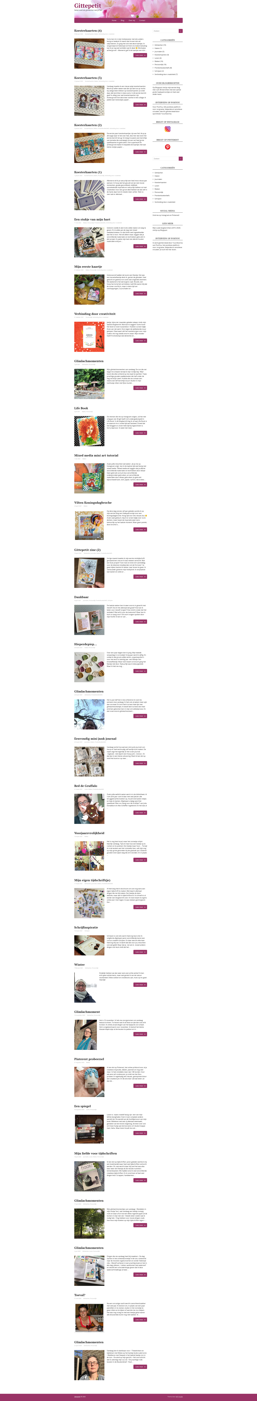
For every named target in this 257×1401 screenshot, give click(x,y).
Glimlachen (85, 364)
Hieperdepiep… (85, 644)
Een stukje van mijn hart (92, 219)
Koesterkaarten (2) (88, 125)
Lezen (86, 789)
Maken (96, 34)
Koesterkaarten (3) (88, 78)
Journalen (93, 553)
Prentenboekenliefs (103, 128)
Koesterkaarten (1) (88, 172)
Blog (122, 20)
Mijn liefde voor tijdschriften (95, 1153)
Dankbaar (81, 597)
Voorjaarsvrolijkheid (89, 833)
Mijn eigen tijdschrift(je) (92, 880)
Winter (79, 965)
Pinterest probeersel (89, 1059)
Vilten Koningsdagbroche (93, 503)
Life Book (81, 408)
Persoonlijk (101, 175)
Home (114, 20)
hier (170, 249)
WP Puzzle (179, 1397)
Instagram (165, 215)
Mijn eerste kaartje (88, 267)
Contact (142, 20)
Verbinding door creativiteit (106, 34)
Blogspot (163, 230)
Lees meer (139, 55)
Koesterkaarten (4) (88, 31)
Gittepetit (77, 1397)
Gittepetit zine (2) (87, 550)
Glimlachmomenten (89, 361)
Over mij (132, 20)
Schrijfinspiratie (86, 927)
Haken (86, 647)
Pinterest (175, 215)
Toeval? (79, 1295)
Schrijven (110, 600)
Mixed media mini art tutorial (96, 455)
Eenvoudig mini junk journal (95, 739)
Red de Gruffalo (85, 786)
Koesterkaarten (89, 34)
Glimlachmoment (87, 1012)
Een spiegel (82, 1106)
